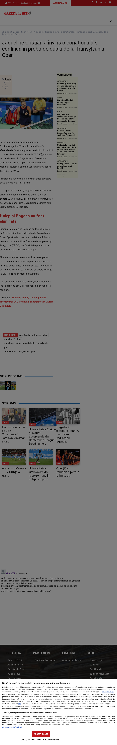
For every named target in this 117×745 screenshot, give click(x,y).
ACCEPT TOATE (41, 734)
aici (19, 704)
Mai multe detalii (108, 692)
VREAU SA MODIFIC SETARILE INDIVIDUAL (40, 740)
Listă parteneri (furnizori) (12, 727)
